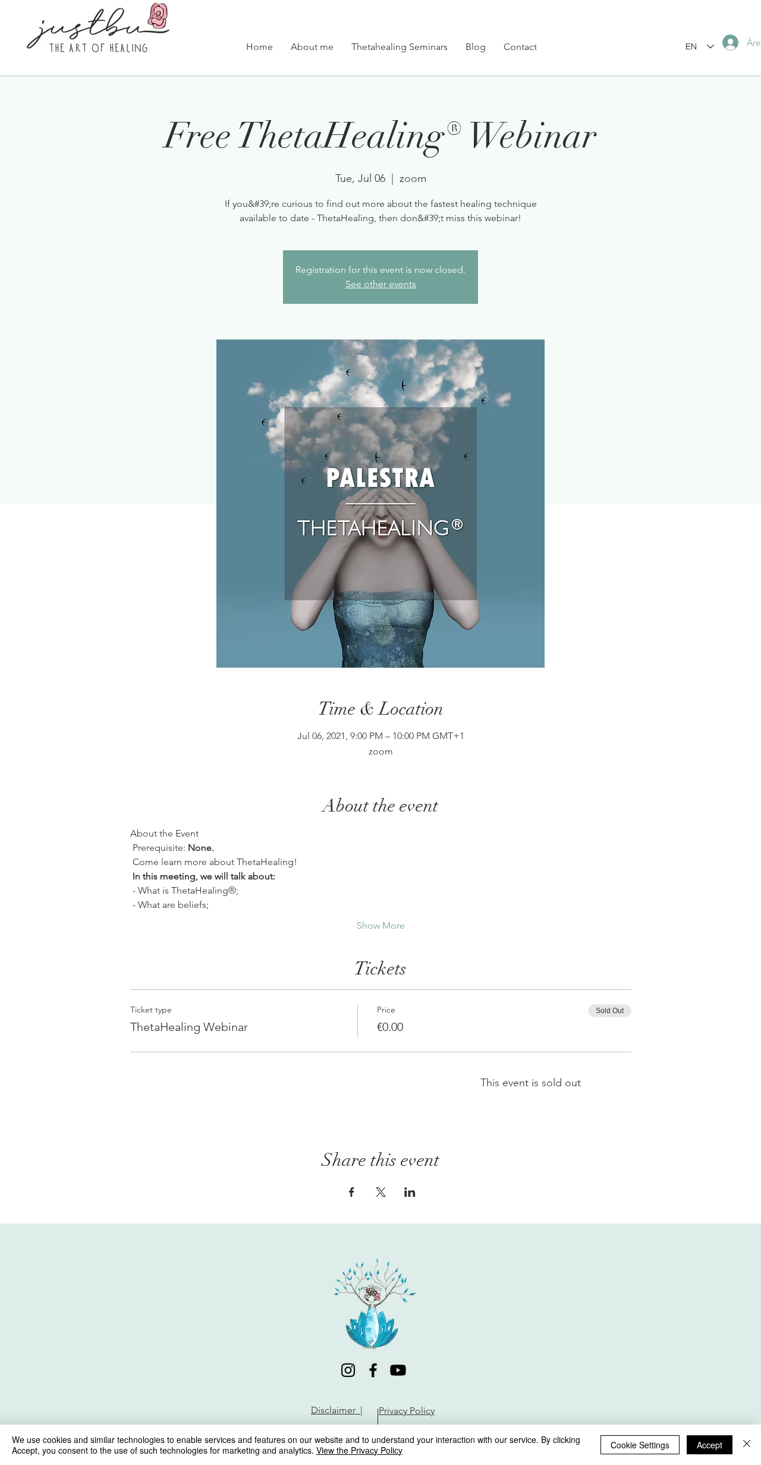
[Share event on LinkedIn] (410, 1192)
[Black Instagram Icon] (348, 1370)
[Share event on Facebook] (351, 1192)
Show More (381, 925)
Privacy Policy (407, 1410)
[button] (399, 46)
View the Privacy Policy (359, 1450)
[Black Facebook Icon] (373, 1370)
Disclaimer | (337, 1410)
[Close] (747, 1444)
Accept (709, 1445)
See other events (380, 284)
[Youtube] (398, 1370)
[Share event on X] (380, 1192)
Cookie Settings (640, 1445)
